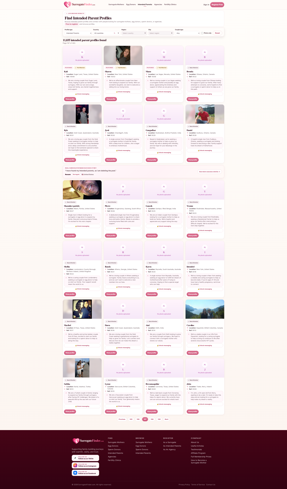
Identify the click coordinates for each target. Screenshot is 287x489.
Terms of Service (198, 485)
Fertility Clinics (170, 4)
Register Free (217, 5)
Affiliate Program (198, 453)
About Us (195, 442)
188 (152, 419)
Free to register (72, 24)
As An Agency (169, 449)
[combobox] (106, 33)
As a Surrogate (169, 442)
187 (145, 419)
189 (159, 419)
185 (131, 419)
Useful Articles (197, 446)
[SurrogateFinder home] (82, 4)
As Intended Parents (172, 446)
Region (124, 29)
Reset (217, 33)
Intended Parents (145, 4)
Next (166, 419)
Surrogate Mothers (116, 4)
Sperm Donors (114, 449)
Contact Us (210, 485)
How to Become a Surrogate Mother (199, 461)
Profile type (68, 29)
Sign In (206, 5)
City (149, 29)
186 (138, 419)
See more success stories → (209, 172)
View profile (70, 99)
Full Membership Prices (201, 457)
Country (96, 29)
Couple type (179, 29)
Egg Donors (131, 4)
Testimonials (196, 449)
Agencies (158, 4)
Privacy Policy (184, 485)
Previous (122, 419)
